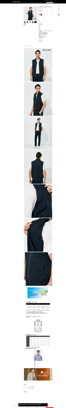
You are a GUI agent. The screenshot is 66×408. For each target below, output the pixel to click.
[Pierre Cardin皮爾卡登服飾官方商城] (16, 2)
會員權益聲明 (37, 407)
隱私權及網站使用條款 (28, 407)
